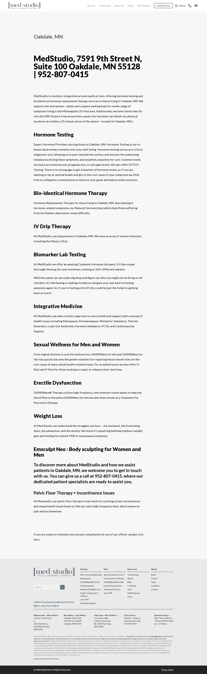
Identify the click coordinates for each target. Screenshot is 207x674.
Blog (129, 582)
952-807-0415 (130, 624)
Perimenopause (89, 321)
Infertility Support (88, 603)
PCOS (105, 326)
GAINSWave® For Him (114, 582)
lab (43, 149)
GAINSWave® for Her (90, 582)
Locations (155, 586)
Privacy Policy (93, 636)
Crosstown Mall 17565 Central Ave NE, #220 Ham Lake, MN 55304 (105, 621)
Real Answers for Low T (114, 575)
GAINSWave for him (104, 354)
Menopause (70, 321)
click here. (122, 650)
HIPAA (101, 636)
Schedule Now (163, 5)
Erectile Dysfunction (113, 586)
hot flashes (47, 213)
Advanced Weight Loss (90, 589)
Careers (154, 589)
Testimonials (105, 5)
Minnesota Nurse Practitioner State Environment (69, 636)
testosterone (59, 164)
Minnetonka (152, 646)
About (131, 5)
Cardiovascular (125, 326)
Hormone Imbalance (87, 326)
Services (91, 5)
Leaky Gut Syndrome (60, 326)
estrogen (96, 164)
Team (153, 582)
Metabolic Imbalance (113, 321)
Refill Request (144, 5)
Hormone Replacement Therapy (54, 203)
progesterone (77, 164)
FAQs (153, 575)
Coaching (131, 586)
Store (129, 597)
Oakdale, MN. (123, 121)
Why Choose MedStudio (91, 575)
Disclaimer (121, 636)
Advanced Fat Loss (112, 589)
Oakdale (164, 646)
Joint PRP (84, 599)
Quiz (129, 589)
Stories (154, 578)
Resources (119, 5)
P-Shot (49, 369)
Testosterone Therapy (114, 578)
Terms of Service (110, 636)
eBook (130, 578)
